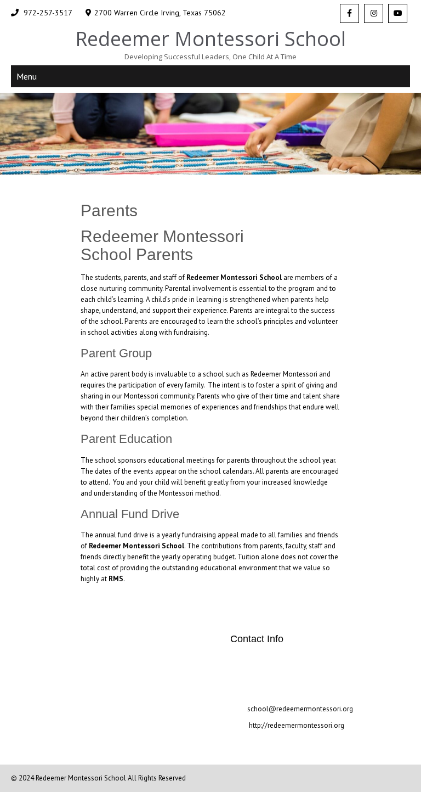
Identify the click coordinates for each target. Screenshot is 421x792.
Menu (26, 76)
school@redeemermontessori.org (300, 709)
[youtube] (397, 13)
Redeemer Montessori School (82, 778)
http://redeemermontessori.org (295, 725)
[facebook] (349, 13)
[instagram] (373, 13)
